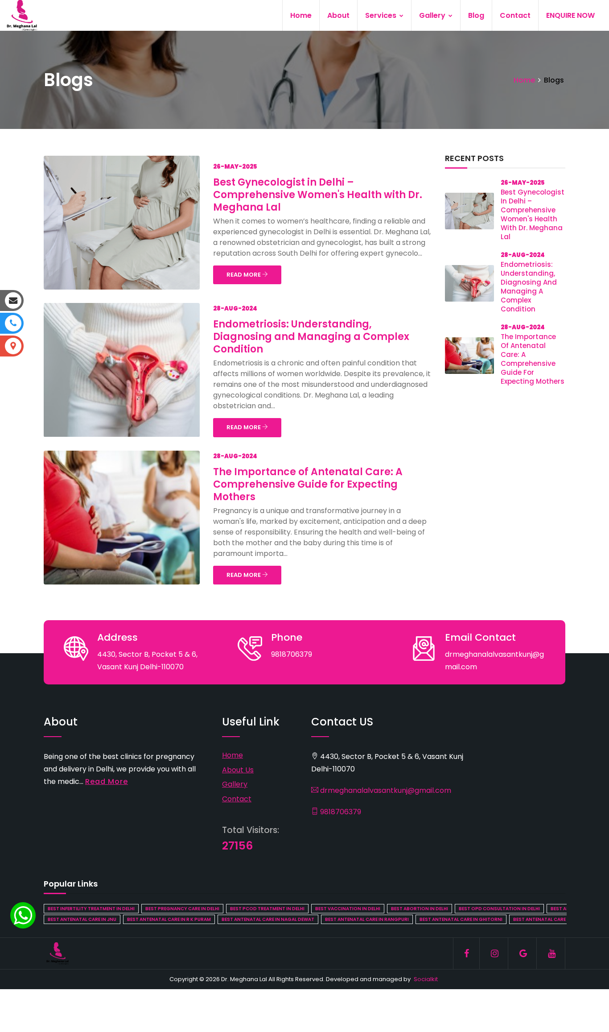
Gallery (433, 15)
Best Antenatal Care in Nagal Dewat (268, 919)
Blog (476, 15)
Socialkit (426, 979)
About (338, 15)
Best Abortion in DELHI (419, 908)
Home (301, 15)
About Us (238, 770)
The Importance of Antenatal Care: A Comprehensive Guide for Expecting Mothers (308, 484)
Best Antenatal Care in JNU (82, 919)
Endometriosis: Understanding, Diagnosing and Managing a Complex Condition (311, 336)
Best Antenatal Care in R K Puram (169, 919)
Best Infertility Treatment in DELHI (91, 908)
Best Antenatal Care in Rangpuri (367, 919)
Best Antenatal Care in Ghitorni (461, 919)
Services (381, 15)
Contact (515, 15)
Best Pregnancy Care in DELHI (182, 908)
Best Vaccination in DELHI (347, 908)
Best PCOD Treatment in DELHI (267, 908)
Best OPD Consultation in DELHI (499, 908)
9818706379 (339, 812)
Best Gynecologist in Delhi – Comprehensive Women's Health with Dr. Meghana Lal (317, 194)
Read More (106, 781)
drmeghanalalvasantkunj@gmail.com (384, 790)
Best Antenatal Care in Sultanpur (556, 919)
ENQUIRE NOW (570, 15)
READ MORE (244, 274)
